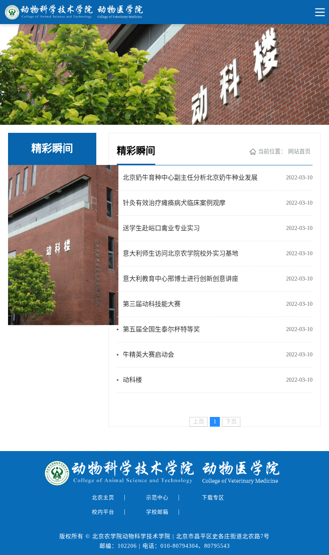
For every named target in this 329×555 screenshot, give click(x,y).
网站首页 (299, 151)
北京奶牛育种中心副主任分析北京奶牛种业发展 (190, 177)
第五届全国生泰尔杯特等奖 (161, 329)
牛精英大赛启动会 (148, 354)
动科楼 (132, 379)
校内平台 (104, 512)
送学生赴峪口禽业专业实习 (161, 228)
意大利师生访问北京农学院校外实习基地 (180, 253)
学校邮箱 (158, 512)
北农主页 (104, 497)
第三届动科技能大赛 (152, 304)
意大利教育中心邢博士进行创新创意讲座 (180, 278)
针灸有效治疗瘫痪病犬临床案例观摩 (174, 202)
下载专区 (214, 497)
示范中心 (158, 497)
